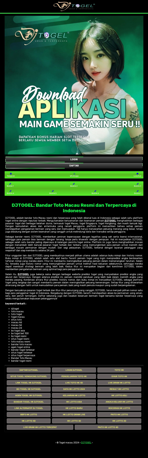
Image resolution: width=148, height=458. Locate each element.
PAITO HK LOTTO (119, 414)
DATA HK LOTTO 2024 (74, 389)
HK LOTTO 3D (74, 421)
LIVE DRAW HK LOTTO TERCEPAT (40, 427)
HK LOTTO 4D (29, 421)
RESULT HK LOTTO (119, 389)
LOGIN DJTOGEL (74, 370)
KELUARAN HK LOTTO (74, 395)
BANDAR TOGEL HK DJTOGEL (29, 402)
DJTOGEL (110, 220)
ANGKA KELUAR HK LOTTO (119, 402)
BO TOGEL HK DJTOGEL (28, 389)
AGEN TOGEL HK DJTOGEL (28, 395)
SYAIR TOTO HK (119, 376)
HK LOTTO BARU (74, 408)
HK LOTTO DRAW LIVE (74, 414)
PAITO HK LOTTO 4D (108, 427)
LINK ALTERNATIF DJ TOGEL (28, 408)
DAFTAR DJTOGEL (29, 370)
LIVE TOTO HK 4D (74, 383)
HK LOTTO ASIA (74, 402)
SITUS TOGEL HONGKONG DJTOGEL (28, 376)
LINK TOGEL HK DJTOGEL (29, 383)
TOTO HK (119, 370)
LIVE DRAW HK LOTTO (119, 383)
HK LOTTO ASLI (119, 395)
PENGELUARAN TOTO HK (74, 376)
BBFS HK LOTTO (28, 414)
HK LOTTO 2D (119, 421)
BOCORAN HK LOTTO (119, 408)
